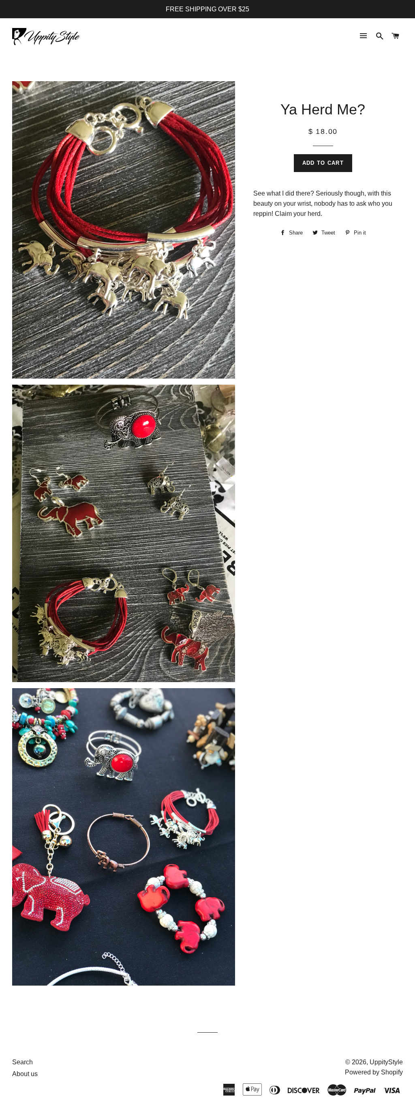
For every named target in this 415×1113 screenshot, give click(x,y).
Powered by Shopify (374, 1072)
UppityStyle (386, 1062)
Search (22, 1062)
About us (25, 1073)
